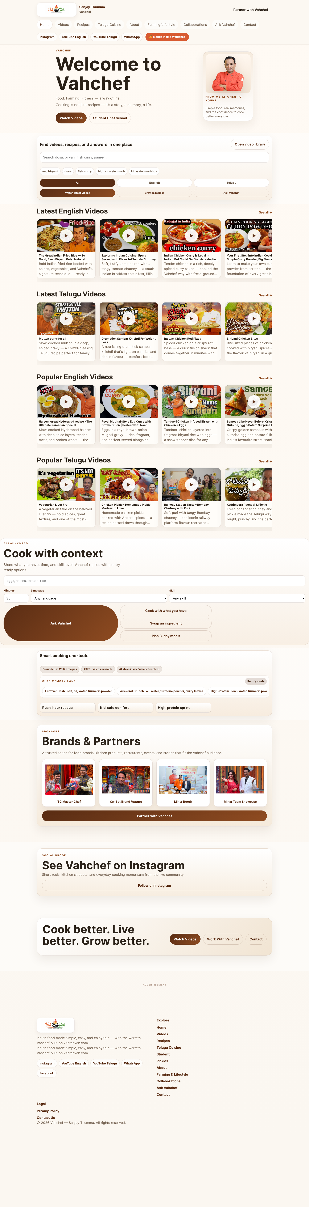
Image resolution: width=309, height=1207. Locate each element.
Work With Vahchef (223, 939)
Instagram (47, 37)
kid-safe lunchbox (144, 171)
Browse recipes (154, 192)
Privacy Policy (48, 1111)
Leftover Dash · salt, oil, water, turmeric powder (78, 691)
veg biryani (50, 171)
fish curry (85, 171)
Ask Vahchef (225, 24)
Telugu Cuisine (109, 24)
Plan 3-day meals (166, 636)
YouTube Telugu (105, 37)
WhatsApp (132, 37)
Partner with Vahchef (250, 10)
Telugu (231, 182)
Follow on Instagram (154, 885)
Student (163, 1054)
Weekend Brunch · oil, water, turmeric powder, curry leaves (161, 691)
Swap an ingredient (166, 623)
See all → (265, 212)
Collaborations (195, 24)
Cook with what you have (166, 611)
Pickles (162, 1061)
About (134, 24)
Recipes (83, 24)
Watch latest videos (77, 192)
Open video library (250, 144)
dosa (68, 171)
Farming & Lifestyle (172, 1074)
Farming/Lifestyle (161, 24)
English (154, 182)
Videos (63, 24)
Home (44, 24)
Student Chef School (110, 118)
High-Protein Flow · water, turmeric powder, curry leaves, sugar (256, 691)
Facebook (47, 1073)
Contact (249, 24)
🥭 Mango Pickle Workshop (167, 36)
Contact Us (46, 1117)
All (77, 182)
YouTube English (74, 37)
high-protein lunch (111, 171)
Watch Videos (71, 118)
